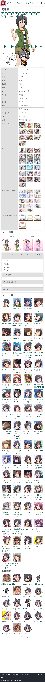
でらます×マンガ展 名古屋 (39, 467)
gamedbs (3, 680)
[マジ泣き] (29, 152)
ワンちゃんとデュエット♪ (6, 371)
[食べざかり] (29, 158)
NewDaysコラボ (38, 481)
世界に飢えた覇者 (38, 530)
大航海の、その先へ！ (27, 325)
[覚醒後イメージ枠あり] (28, 250)
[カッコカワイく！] (22, 164)
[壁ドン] (22, 187)
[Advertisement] (22, 654)
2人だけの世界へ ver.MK (6, 432)
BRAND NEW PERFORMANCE (18, 325)
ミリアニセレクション (17, 452)
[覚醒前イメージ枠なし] (17, 250)
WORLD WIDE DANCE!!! (17, 565)
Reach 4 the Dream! (28, 371)
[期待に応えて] (29, 164)
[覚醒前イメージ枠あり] (6, 250)
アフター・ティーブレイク (17, 371)
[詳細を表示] (6, 306)
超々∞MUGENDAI (17, 496)
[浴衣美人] (22, 175)
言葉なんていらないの (6, 467)
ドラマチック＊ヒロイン (27, 481)
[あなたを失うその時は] (29, 181)
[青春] (37, 164)
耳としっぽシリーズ (6, 415)
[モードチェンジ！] (37, 170)
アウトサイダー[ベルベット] (28, 339)
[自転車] (29, 170)
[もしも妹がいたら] (22, 170)
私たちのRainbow (17, 401)
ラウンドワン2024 (6, 481)
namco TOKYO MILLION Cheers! (17, 434)
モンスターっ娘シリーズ (27, 432)
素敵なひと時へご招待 (17, 547)
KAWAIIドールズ (28, 530)
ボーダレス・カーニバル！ (6, 354)
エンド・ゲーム (6, 386)
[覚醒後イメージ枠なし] (38, 250)
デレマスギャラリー (14, 680)
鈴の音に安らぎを (27, 401)
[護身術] (22, 181)
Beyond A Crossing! (28, 415)
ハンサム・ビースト (38, 325)
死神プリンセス (17, 467)
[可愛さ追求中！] (22, 152)
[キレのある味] (37, 175)
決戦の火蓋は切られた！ (6, 496)
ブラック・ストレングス (6, 339)
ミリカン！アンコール (27, 467)
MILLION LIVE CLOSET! (38, 354)
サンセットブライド (6, 401)
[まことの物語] (37, 158)
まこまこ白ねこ (38, 310)
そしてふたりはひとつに (38, 513)
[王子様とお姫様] (37, 181)
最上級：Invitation (28, 547)
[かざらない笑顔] (22, 158)
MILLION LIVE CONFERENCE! (39, 386)
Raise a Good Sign (38, 415)
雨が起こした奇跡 (17, 354)
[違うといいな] (37, 152)
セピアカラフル (6, 452)
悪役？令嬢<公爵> (39, 432)
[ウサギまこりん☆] (29, 175)
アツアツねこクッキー (17, 481)
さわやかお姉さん (38, 401)
